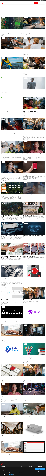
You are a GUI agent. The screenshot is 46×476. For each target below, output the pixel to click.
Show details (11, 474)
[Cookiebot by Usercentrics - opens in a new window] (5, 474)
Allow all (40, 469)
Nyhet (3, 141)
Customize (39, 471)
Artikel (26, 287)
